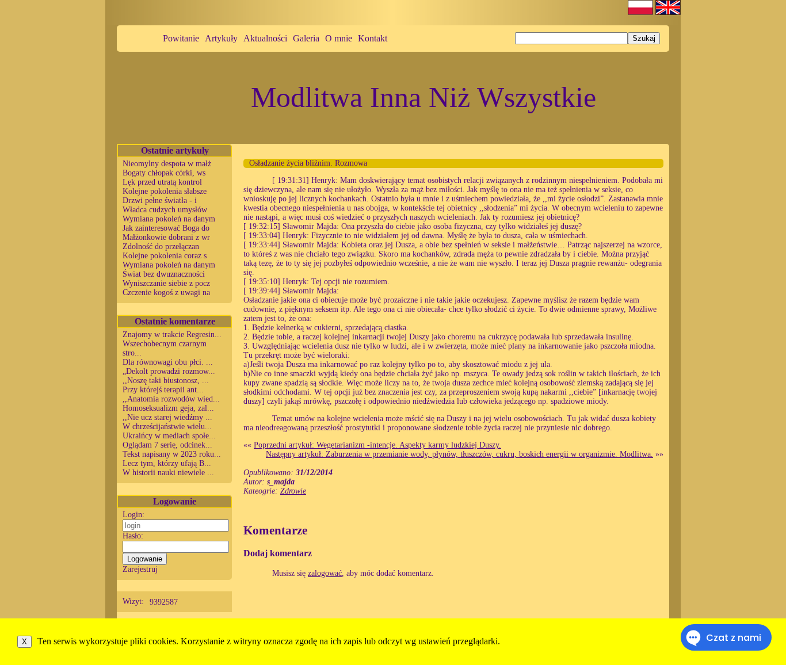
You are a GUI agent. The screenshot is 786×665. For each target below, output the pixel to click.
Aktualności (265, 38)
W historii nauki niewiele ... (168, 472)
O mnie (338, 38)
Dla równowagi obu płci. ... (168, 362)
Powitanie (181, 38)
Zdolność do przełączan (161, 246)
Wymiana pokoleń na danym (169, 219)
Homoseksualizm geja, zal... (168, 408)
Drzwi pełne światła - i (160, 200)
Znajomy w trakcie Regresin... (172, 334)
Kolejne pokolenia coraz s (165, 255)
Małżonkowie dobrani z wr (166, 237)
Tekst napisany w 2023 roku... (172, 454)
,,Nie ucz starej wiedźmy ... (167, 417)
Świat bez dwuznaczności (164, 274)
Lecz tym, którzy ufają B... (167, 463)
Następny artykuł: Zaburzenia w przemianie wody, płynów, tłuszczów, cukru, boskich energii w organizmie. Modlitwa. (459, 454)
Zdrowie (293, 491)
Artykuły (221, 38)
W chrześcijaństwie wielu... (167, 426)
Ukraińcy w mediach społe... (169, 435)
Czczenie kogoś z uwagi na (166, 292)
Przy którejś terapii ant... (163, 389)
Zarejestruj (140, 569)
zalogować (325, 573)
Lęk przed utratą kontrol (162, 182)
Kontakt (372, 38)
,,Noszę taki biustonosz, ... (166, 380)
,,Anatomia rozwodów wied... (171, 399)
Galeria (306, 38)
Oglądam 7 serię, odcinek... (167, 445)
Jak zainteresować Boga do (166, 228)
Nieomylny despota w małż (167, 163)
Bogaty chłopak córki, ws (164, 173)
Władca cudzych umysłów (165, 209)
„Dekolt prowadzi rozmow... (169, 371)
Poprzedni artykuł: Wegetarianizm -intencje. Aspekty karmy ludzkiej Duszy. (377, 445)
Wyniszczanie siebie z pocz (166, 283)
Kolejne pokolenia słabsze (165, 191)
